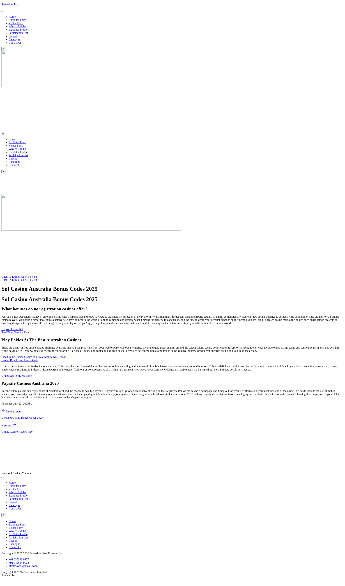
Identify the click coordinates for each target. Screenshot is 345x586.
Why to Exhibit (17, 26)
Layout (13, 36)
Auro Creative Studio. (74, 553)
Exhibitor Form (17, 19)
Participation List (18, 32)
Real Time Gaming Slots (15, 332)
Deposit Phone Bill (12, 329)
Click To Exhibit (11, 276)
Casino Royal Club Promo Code (19, 360)
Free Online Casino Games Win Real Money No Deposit (33, 356)
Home (12, 16)
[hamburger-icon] (2, 11)
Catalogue (14, 39)
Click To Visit (29, 276)
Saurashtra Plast (10, 4)
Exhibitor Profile (18, 29)
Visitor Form (16, 23)
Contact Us (15, 42)
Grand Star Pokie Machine (16, 375)
